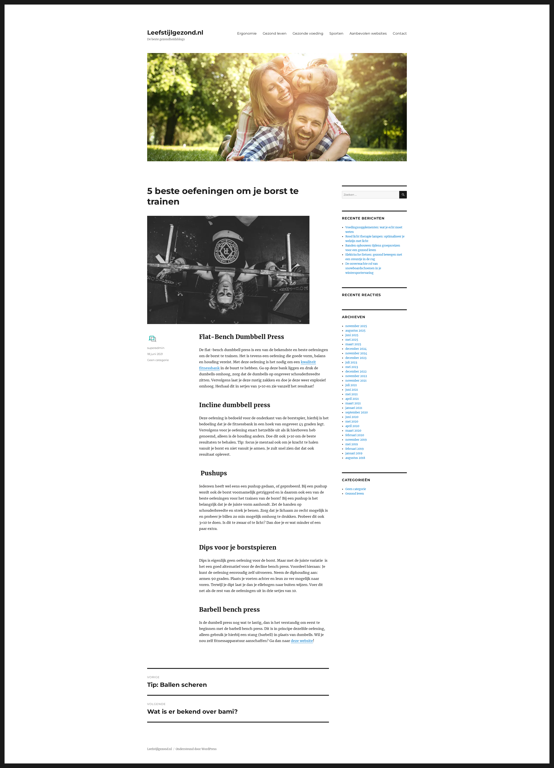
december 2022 (356, 371)
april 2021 (352, 399)
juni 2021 (351, 390)
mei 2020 (351, 421)
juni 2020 (351, 417)
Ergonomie (247, 33)
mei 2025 (351, 340)
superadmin (155, 348)
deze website (302, 641)
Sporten (336, 33)
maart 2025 (353, 344)
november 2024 (356, 353)
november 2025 (356, 326)
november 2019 (356, 440)
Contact (400, 33)
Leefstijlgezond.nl (175, 32)
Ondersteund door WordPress (196, 749)
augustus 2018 (355, 458)
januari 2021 (353, 408)
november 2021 (356, 380)
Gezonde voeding (308, 33)
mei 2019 (351, 444)
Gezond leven (275, 33)
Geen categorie (158, 360)
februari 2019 (354, 449)
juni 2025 (351, 335)
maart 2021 (353, 403)
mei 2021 (351, 394)
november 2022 (356, 376)
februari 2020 (354, 435)
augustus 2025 (355, 330)
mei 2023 (351, 367)
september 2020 (356, 412)
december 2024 (356, 349)
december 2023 (355, 358)
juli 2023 (351, 362)
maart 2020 (353, 430)
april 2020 (352, 426)
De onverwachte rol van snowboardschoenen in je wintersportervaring (363, 268)
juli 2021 (351, 385)
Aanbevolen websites (368, 33)
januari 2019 (353, 453)
